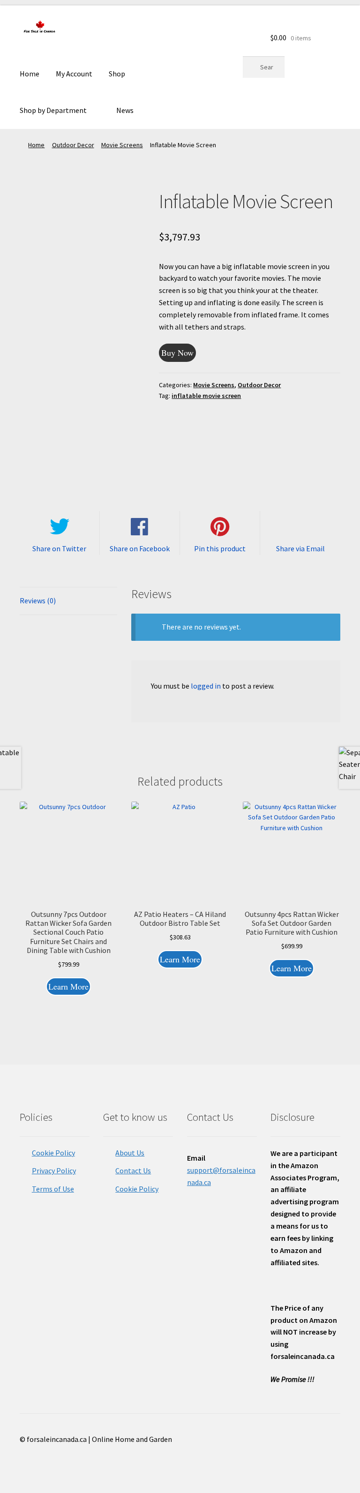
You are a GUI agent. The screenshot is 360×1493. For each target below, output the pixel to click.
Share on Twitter (59, 548)
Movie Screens (122, 145)
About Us (129, 1152)
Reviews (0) (38, 600)
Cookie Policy (53, 1152)
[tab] (68, 601)
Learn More (68, 986)
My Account (74, 73)
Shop (117, 73)
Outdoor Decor (73, 145)
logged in (206, 685)
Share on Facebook (140, 548)
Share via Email (300, 548)
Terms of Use (53, 1188)
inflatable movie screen (206, 395)
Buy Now (177, 352)
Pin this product (220, 548)
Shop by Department (53, 110)
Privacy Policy (54, 1170)
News (125, 110)
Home (29, 73)
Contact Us (133, 1170)
